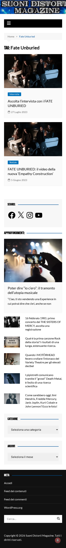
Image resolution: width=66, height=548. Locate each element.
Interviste (14, 94)
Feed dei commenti (15, 499)
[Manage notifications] (58, 540)
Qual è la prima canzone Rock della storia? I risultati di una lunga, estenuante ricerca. (42, 342)
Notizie (13, 162)
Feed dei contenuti (15, 491)
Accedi (8, 483)
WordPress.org (13, 507)
